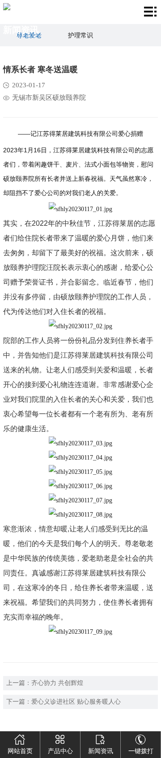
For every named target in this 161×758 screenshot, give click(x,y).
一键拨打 (140, 751)
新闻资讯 (100, 751)
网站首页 (20, 751)
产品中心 (60, 751)
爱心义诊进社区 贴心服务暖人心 (76, 701)
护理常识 (80, 35)
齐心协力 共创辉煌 (57, 683)
